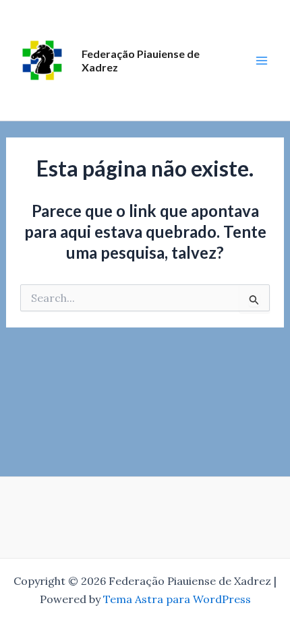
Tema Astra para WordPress (177, 599)
